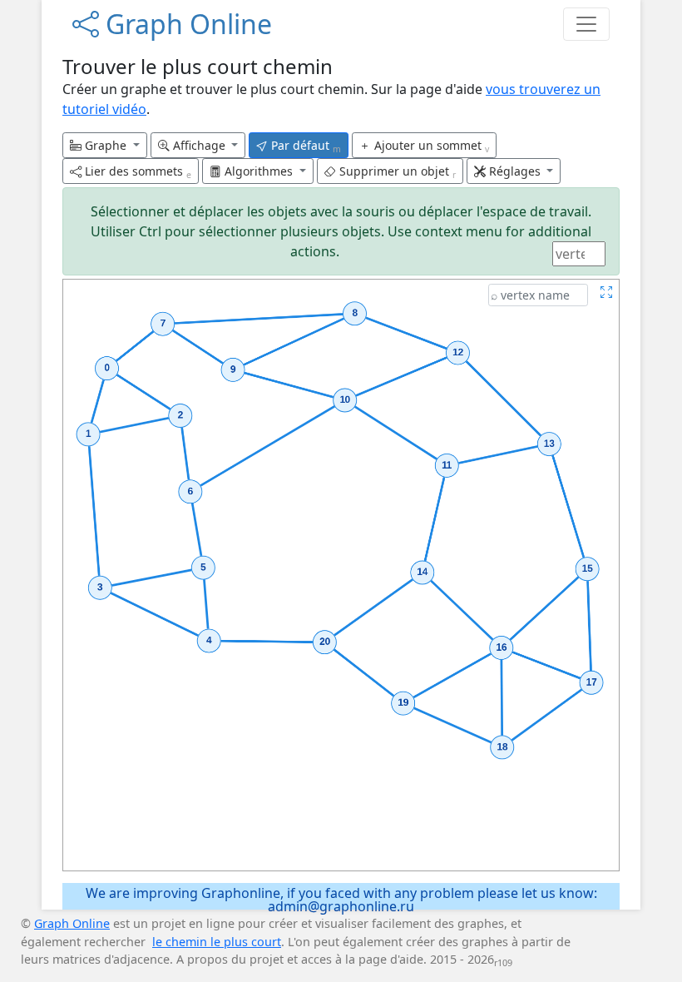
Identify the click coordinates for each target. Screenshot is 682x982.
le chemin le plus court (216, 942)
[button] (104, 145)
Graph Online (185, 24)
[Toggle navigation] (586, 24)
